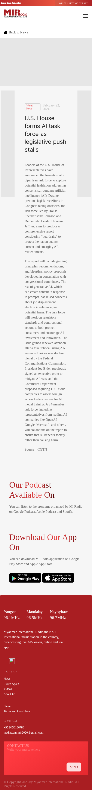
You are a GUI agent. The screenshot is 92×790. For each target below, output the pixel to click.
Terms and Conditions (17, 711)
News (7, 678)
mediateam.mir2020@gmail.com (23, 732)
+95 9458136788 (14, 727)
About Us (9, 694)
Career (8, 706)
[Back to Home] (15, 13)
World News (29, 107)
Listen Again (11, 683)
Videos (8, 689)
